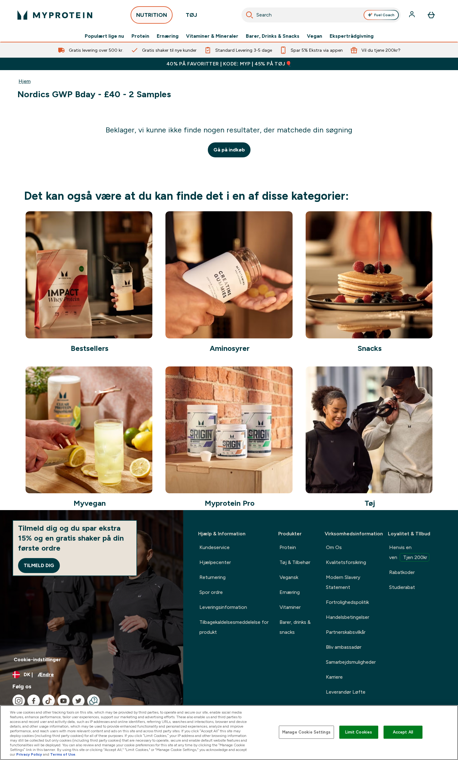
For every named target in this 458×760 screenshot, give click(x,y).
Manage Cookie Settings (306, 732)
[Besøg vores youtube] (63, 701)
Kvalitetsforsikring (346, 562)
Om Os (334, 547)
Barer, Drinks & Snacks (272, 36)
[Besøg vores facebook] (33, 701)
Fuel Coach (384, 15)
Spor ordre (211, 592)
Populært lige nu (104, 36)
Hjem (25, 81)
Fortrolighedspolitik (347, 602)
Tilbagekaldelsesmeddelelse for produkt (234, 627)
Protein (140, 36)
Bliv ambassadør (343, 647)
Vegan (314, 36)
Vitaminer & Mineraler (212, 36)
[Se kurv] (431, 15)
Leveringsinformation (223, 607)
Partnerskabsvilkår (345, 632)
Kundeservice (214, 547)
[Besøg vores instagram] (18, 701)
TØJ (191, 15)
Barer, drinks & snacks (295, 627)
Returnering (212, 577)
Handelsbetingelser (347, 617)
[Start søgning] (249, 14)
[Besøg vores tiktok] (48, 701)
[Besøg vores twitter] (78, 701)
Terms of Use (62, 754)
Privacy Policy (29, 754)
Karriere (334, 677)
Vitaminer (290, 607)
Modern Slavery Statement (343, 582)
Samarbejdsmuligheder (351, 662)
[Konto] (412, 15)
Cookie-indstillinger (37, 659)
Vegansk (288, 577)
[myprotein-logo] (54, 15)
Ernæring (168, 36)
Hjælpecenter (215, 562)
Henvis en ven (408, 552)
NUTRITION (151, 15)
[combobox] (321, 14)
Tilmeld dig (39, 565)
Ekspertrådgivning (352, 36)
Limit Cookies (358, 732)
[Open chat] (93, 701)
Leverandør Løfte (345, 692)
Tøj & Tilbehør (294, 562)
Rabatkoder (402, 572)
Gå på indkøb (229, 149)
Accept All (403, 732)
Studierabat (402, 587)
